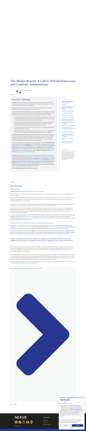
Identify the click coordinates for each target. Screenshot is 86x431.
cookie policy (76, 410)
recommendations (27, 111)
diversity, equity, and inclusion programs (25, 232)
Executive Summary (65, 102)
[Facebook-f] (27, 422)
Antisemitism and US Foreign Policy (68, 125)
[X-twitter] (16, 422)
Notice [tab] (65, 402)
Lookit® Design (23, 425)
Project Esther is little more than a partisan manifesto (38, 215)
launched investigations (30, 230)
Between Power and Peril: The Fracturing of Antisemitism (67, 142)
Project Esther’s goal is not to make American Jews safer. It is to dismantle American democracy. (31, 223)
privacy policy (78, 406)
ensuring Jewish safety (18, 144)
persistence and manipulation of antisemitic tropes (23, 161)
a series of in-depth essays (33, 155)
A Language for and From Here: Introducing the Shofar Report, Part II (68, 128)
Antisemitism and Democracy (67, 113)
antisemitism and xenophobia (48, 145)
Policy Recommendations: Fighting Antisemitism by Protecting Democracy (68, 108)
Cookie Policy (45, 422)
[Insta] (20, 422)
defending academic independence (28, 147)
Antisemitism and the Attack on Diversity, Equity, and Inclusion (68, 120)
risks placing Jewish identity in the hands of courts (30, 159)
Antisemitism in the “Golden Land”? (68, 131)
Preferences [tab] (78, 402)
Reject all (66, 425)
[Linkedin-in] (31, 422)
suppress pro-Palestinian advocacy (67, 230)
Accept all (78, 425)
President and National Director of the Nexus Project (32, 191)
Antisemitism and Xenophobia (67, 115)
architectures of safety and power (45, 162)
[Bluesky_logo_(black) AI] (23, 422)
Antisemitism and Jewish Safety (68, 111)
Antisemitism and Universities (67, 117)
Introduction (64, 104)
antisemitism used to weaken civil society (22, 150)
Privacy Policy (45, 420)
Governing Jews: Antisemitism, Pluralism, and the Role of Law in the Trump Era (68, 135)
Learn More (72, 427)
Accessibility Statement (47, 424)
